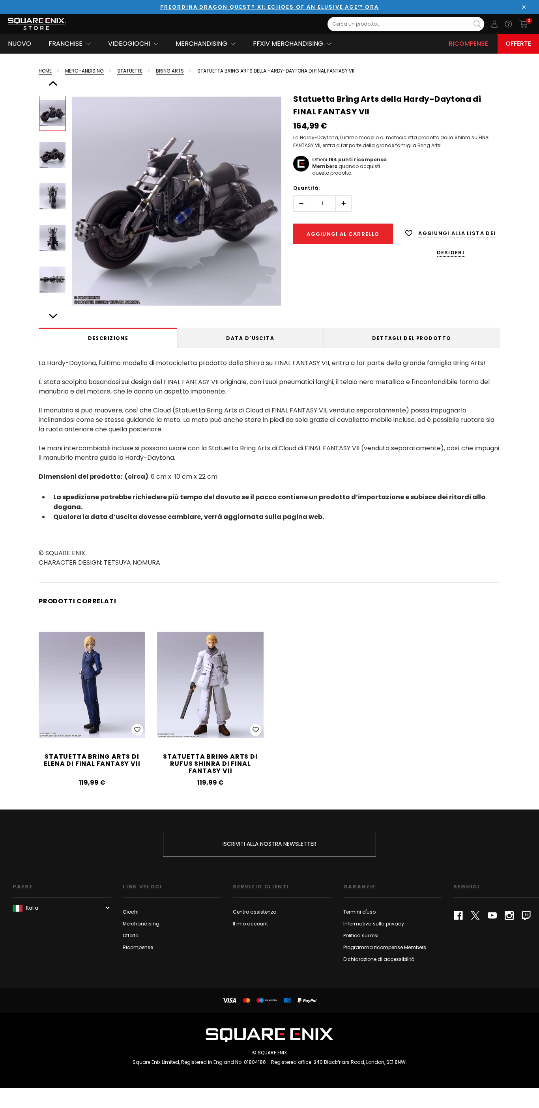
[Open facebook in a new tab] (458, 915)
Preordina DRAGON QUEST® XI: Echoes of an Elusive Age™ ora (269, 7)
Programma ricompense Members (384, 947)
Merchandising (141, 923)
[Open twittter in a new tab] (475, 915)
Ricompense (468, 43)
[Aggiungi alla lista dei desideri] (137, 730)
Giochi (130, 911)
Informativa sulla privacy (373, 923)
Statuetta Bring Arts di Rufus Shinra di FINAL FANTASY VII (210, 763)
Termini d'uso (359, 911)
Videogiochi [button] (129, 43)
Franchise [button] (65, 43)
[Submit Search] (477, 24)
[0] (523, 24)
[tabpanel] (269, 461)
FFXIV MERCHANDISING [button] (288, 43)
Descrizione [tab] (108, 338)
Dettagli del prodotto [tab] (411, 338)
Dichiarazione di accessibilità (379, 959)
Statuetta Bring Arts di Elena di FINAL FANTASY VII (92, 760)
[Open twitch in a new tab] (526, 915)
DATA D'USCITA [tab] (250, 338)
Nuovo (19, 43)
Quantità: (306, 188)
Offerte (518, 43)
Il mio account (250, 923)
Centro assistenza (255, 911)
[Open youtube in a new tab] (492, 915)
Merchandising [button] (201, 43)
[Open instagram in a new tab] (509, 915)
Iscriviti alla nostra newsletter (269, 844)
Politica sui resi (360, 935)
